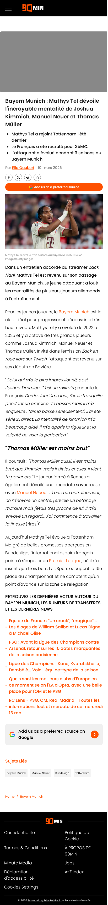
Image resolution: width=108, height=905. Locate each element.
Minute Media (18, 863)
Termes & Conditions (25, 848)
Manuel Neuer (41, 773)
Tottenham (82, 773)
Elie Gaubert (23, 167)
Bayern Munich (74, 312)
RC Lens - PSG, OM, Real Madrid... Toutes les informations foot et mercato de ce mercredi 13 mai (56, 706)
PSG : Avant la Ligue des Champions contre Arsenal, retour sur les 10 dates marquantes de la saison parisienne (54, 648)
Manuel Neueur (32, 493)
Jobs (69, 863)
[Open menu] (8, 8)
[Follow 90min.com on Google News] (95, 734)
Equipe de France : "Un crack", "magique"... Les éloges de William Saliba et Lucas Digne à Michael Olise (54, 627)
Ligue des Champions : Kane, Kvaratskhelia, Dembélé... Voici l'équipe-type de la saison (54, 667)
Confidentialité (19, 833)
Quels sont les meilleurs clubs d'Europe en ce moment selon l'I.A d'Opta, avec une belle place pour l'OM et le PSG (55, 685)
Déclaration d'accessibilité (19, 875)
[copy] (37, 177)
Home (9, 796)
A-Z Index (74, 872)
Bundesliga (62, 773)
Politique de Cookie (77, 836)
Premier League (65, 561)
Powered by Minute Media (45, 900)
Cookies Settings (21, 887)
